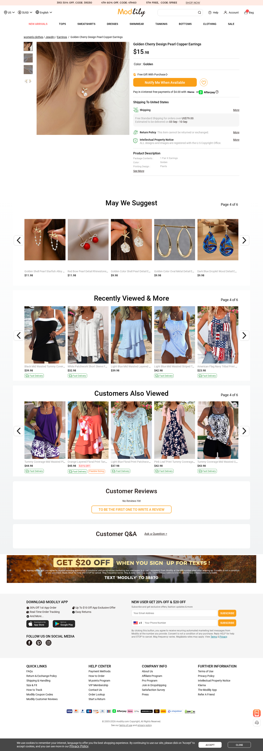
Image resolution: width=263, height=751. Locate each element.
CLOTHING (209, 23)
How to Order (97, 675)
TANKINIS (161, 23)
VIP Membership (98, 685)
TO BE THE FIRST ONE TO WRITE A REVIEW (131, 509)
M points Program (99, 680)
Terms (214, 636)
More (236, 110)
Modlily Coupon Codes (39, 694)
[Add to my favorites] (204, 82)
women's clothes (33, 37)
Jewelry (50, 37)
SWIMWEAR (137, 23)
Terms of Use (205, 671)
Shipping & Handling (38, 680)
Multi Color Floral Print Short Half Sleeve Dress (138, 461)
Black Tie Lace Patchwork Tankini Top (176, 461)
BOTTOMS (185, 23)
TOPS (62, 23)
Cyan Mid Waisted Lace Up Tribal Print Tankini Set (53, 461)
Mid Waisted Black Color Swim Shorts (176, 366)
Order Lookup (97, 694)
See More (138, 171)
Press (145, 694)
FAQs (29, 671)
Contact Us (95, 689)
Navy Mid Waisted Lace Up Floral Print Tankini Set (97, 366)
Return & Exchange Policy (41, 675)
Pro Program (149, 680)
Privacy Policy (206, 675)
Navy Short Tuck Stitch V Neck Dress (132, 366)
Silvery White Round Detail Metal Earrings (92, 271)
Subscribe (227, 613)
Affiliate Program (152, 675)
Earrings (62, 37)
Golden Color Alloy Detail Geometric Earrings (137, 271)
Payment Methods (100, 671)
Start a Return (97, 699)
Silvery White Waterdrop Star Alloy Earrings (49, 271)
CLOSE (239, 745)
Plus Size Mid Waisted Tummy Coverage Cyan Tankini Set (101, 461)
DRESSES (112, 23)
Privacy (223, 636)
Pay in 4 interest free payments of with (166, 91)
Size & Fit (31, 685)
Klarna (202, 685)
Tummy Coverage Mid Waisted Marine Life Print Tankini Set (59, 366)
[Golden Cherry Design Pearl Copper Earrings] (83, 88)
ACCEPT (210, 745)
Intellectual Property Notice (214, 680)
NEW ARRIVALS (38, 23)
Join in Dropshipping (154, 685)
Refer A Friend (206, 694)
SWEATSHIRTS (86, 23)
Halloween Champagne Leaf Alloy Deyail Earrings (183, 271)
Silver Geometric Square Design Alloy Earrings (224, 271)
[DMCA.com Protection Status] (190, 711)
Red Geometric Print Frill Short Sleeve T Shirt (223, 366)
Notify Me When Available (165, 82)
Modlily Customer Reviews (42, 699)
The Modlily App (207, 689)
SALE (231, 23)
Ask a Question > (155, 534)
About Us (147, 671)
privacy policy (144, 725)
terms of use (125, 725)
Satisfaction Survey (153, 689)
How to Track (34, 689)
